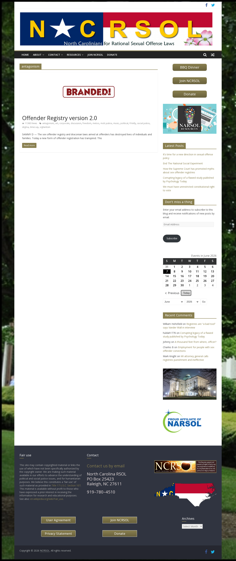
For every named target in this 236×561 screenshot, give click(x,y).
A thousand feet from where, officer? (195, 341)
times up (34, 127)
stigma (25, 127)
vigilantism (45, 127)
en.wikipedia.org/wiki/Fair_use (46, 499)
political (124, 123)
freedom (87, 123)
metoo (96, 123)
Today (186, 292)
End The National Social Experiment (183, 163)
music (116, 123)
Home (25, 54)
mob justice (106, 123)
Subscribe (172, 238)
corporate (64, 123)
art (56, 123)
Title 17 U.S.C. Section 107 (66, 485)
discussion (76, 123)
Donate (112, 54)
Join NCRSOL (95, 54)
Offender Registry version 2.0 (59, 118)
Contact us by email (106, 466)
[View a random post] (212, 54)
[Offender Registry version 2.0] (89, 74)
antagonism (48, 123)
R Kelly (133, 123)
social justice (143, 123)
